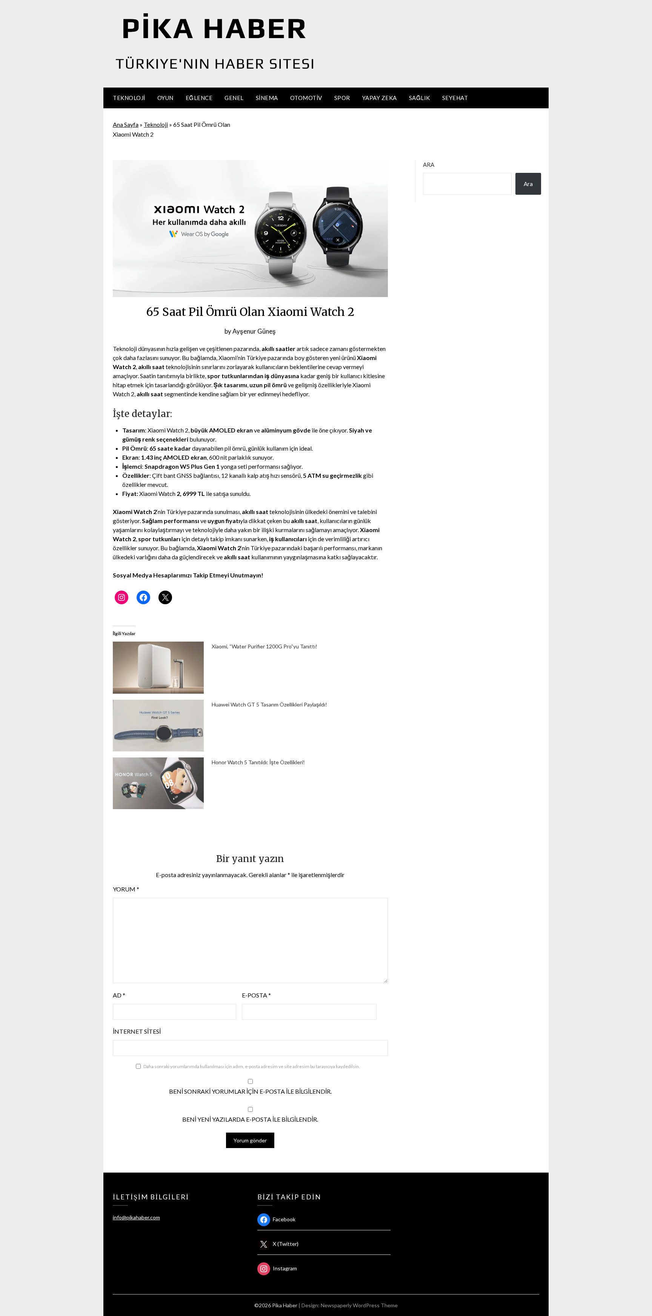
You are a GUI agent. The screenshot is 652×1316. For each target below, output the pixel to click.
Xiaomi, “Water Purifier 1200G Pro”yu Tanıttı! (264, 646)
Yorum (126, 889)
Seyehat (455, 97)
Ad (119, 995)
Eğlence (199, 97)
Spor (342, 97)
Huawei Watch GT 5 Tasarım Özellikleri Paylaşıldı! (269, 704)
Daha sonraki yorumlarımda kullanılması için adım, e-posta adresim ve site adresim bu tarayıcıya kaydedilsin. (251, 1066)
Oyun (165, 97)
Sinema (267, 97)
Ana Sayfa (125, 124)
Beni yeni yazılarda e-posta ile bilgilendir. (250, 1119)
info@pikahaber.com (136, 1217)
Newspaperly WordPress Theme (359, 1305)
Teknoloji (129, 97)
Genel (234, 97)
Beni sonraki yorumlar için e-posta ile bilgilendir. (250, 1091)
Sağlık (419, 97)
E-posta (256, 995)
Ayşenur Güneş (254, 331)
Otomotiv (306, 97)
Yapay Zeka (379, 97)
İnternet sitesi (137, 1031)
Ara (428, 164)
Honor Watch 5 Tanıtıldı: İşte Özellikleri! (258, 762)
